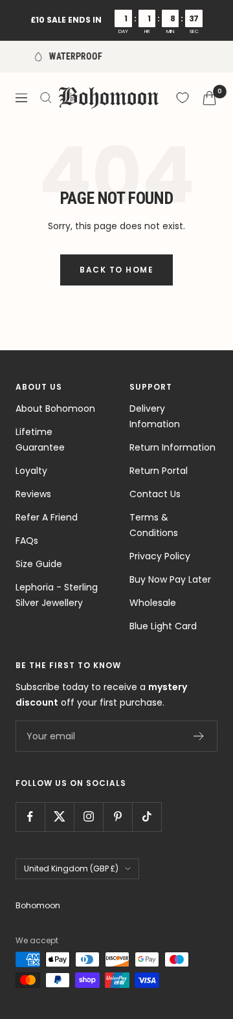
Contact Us (155, 493)
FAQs (27, 540)
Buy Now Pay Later (170, 579)
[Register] (199, 736)
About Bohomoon (55, 408)
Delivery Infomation (154, 416)
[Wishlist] (182, 98)
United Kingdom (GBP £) (71, 868)
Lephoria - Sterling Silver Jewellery (57, 595)
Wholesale (152, 602)
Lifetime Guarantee (40, 439)
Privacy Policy (159, 556)
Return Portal (158, 470)
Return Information (172, 447)
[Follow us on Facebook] (30, 816)
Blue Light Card (163, 626)
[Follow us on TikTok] (146, 816)
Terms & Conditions (153, 525)
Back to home (116, 269)
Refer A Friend (47, 517)
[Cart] (209, 98)
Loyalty (31, 470)
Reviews (33, 493)
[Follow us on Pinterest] (117, 816)
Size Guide (39, 563)
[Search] (46, 98)
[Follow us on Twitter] (59, 816)
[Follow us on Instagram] (88, 816)
